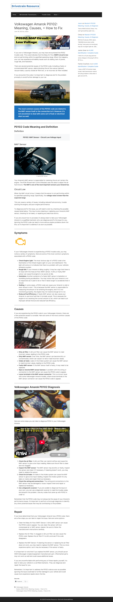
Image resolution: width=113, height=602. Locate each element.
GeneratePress (68, 599)
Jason (80, 23)
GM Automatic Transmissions (27, 14)
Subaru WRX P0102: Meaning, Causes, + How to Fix (31, 589)
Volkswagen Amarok (22, 587)
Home (14, 14)
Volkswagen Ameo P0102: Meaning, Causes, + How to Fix (33, 591)
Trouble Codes (46, 14)
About (55, 14)
